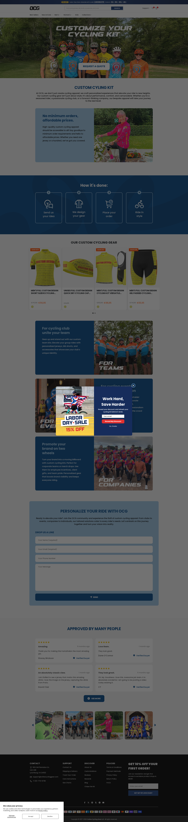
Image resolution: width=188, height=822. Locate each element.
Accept (30, 816)
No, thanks (113, 426)
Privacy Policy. (43, 811)
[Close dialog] (133, 385)
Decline (49, 816)
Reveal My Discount (113, 421)
